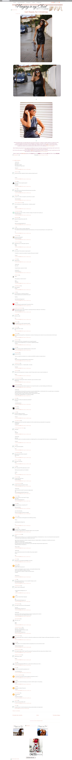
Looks (33, 2)
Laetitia (16, 503)
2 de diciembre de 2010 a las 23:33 (23, 486)
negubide (16, 333)
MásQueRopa (17, 352)
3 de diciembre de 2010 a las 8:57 (22, 513)
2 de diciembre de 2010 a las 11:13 (23, 272)
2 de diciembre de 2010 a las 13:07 (23, 337)
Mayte (16, 662)
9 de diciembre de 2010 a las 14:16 (23, 659)
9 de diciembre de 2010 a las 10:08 (23, 652)
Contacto (28, 2)
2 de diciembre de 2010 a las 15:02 (23, 360)
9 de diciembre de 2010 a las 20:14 (23, 672)
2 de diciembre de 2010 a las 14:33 (23, 344)
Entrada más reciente (17, 715)
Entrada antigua (56, 715)
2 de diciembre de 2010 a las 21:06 (23, 434)
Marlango (16, 321)
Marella (16, 406)
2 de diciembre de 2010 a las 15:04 (23, 368)
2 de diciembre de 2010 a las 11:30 (23, 289)
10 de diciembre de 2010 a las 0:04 (23, 690)
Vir (15, 595)
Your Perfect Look (17, 420)
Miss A (16, 188)
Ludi (15, 249)
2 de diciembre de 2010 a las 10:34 (23, 215)
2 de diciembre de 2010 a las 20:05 (23, 409)
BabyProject (17, 217)
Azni (15, 686)
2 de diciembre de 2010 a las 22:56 (23, 463)
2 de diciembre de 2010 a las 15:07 (23, 375)
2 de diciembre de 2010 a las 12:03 (23, 300)
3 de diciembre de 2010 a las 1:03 (22, 493)
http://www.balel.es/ (51, 145)
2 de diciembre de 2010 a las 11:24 (23, 283)
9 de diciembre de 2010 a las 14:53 (23, 665)
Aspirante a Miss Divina (18, 627)
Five (15, 680)
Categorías (39, 2)
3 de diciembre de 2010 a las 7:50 (22, 501)
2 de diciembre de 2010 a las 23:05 (23, 474)
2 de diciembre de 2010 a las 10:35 (23, 233)
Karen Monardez (17, 618)
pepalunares (17, 339)
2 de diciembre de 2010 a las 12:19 (23, 305)
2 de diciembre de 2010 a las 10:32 (23, 208)
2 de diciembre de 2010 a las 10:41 (23, 239)
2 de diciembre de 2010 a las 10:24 (23, 192)
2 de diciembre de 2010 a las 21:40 (23, 450)
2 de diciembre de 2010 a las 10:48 (23, 247)
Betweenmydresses (18, 649)
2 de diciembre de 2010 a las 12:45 (23, 319)
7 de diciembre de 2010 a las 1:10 (22, 592)
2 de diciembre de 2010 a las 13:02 (23, 331)
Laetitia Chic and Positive (19, 308)
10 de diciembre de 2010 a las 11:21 (23, 697)
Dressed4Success (18, 585)
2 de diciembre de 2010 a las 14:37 (23, 350)
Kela (15, 292)
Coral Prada (17, 370)
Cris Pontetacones (17, 452)
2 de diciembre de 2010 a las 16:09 (23, 387)
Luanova (16, 314)
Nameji (16, 181)
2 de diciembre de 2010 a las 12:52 (23, 324)
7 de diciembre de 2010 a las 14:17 (23, 616)
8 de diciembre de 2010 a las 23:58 (23, 647)
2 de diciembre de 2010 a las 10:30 (23, 200)
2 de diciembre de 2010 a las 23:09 (23, 480)
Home (14, 2)
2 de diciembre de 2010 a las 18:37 (23, 404)
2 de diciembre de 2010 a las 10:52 (23, 256)
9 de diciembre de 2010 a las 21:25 (23, 677)
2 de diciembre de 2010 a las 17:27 (23, 395)
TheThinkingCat (17, 603)
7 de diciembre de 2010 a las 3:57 (22, 601)
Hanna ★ (16, 700)
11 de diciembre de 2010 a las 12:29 (23, 703)
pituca (16, 705)
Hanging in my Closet (18, 534)
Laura (16, 579)
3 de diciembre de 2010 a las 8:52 (22, 508)
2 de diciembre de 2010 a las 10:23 (23, 186)
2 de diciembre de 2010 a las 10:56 (23, 261)
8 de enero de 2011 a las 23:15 (22, 708)
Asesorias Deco (21, 2)
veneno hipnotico (17, 384)
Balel (47, 144)
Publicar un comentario (16, 710)
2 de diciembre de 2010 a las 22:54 (23, 457)
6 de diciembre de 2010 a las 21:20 (23, 583)
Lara (15, 466)
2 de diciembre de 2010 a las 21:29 (23, 442)
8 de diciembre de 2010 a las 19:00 (23, 633)
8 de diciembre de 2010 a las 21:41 (23, 639)
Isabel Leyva (17, 171)
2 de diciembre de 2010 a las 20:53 (23, 425)
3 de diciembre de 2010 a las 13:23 (23, 531)
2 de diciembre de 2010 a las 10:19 (23, 179)
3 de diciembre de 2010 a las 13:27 (23, 548)
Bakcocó (16, 195)
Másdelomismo (17, 363)
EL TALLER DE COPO (18, 378)
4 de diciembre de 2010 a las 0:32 (22, 556)
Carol (16, 642)
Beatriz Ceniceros (17, 635)
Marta (16, 347)
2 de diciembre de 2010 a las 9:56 (23, 169)
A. (15, 227)
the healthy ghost (17, 285)
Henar (16, 398)
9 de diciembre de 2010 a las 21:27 (23, 684)
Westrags (24, 153)
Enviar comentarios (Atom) (38, 720)
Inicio (37, 715)
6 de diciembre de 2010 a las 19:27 (23, 576)
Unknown (16, 516)
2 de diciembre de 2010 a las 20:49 (23, 418)
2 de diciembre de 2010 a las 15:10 (23, 382)
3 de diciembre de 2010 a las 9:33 (22, 525)
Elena (16, 667)
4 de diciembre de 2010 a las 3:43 (22, 561)
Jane (15, 302)
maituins (16, 327)
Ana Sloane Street (18, 211)
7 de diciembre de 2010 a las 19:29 (23, 624)
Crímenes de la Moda (18, 483)
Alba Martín (17, 235)
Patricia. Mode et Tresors (18, 202)
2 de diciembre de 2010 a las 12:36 (23, 312)
